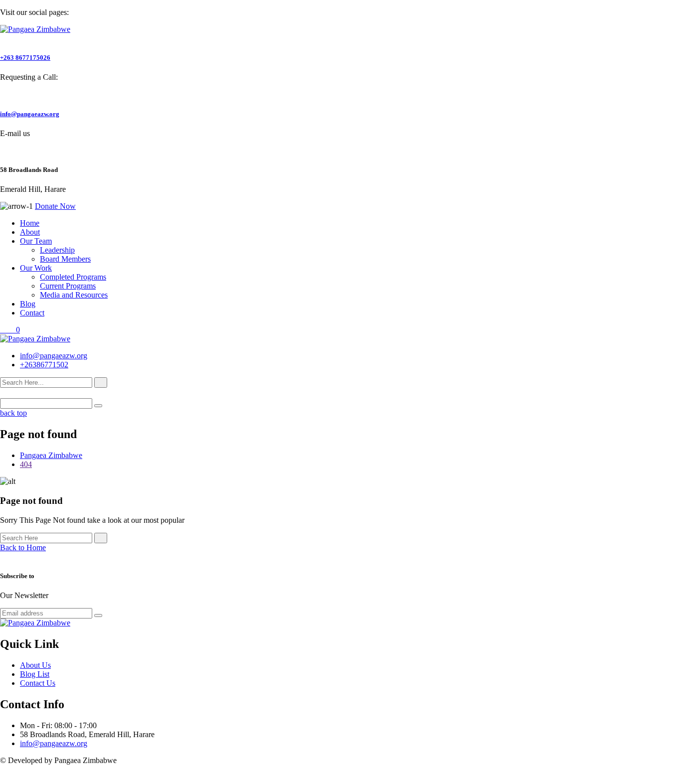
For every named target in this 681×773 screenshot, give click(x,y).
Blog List (34, 674)
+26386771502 (44, 364)
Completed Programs (73, 277)
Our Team (36, 241)
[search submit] (100, 382)
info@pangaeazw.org (29, 114)
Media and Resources (74, 295)
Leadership (57, 250)
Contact (32, 313)
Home (29, 223)
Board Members (65, 259)
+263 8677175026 (25, 57)
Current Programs (68, 286)
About (30, 232)
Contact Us (37, 683)
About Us (35, 665)
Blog (27, 304)
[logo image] (35, 338)
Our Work (36, 268)
